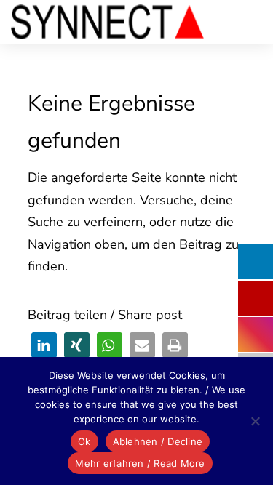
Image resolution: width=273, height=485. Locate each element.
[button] (44, 345)
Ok (84, 441)
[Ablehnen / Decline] (255, 421)
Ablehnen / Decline (158, 441)
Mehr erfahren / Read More (140, 463)
